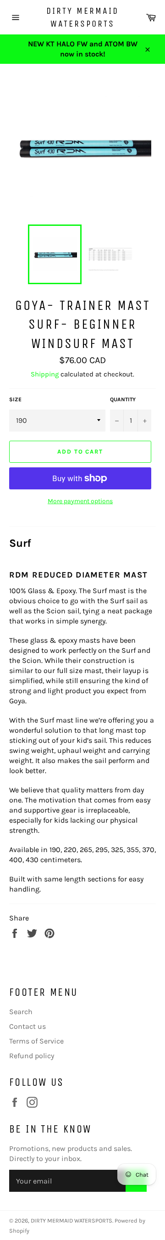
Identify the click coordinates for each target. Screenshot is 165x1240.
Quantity (123, 399)
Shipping (45, 374)
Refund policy (31, 1055)
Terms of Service (36, 1041)
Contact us (27, 1026)
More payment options (80, 501)
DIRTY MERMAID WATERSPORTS (82, 17)
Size (15, 399)
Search (21, 1011)
